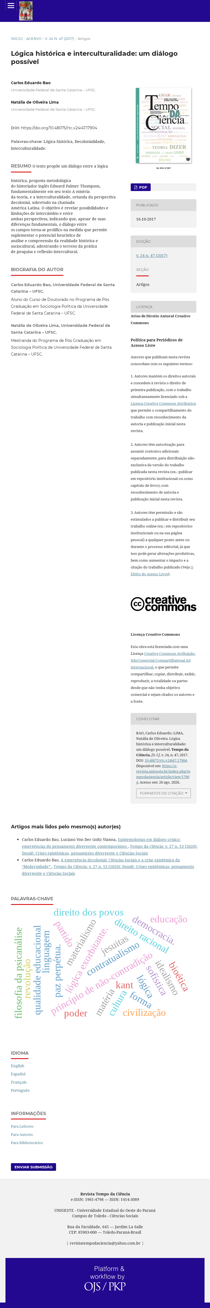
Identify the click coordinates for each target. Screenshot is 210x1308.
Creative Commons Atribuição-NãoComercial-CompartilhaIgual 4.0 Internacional (163, 660)
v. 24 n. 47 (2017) (59, 38)
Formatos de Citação (161, 793)
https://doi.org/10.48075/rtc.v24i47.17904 (59, 127)
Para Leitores (22, 1126)
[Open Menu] (10, 5)
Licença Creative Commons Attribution (163, 403)
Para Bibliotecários (27, 1142)
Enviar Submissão (33, 1167)
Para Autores (22, 1134)
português (20, 1090)
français (19, 1082)
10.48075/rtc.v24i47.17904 (166, 760)
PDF (142, 187)
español (18, 1074)
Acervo (34, 38)
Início (17, 38)
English (17, 1065)
